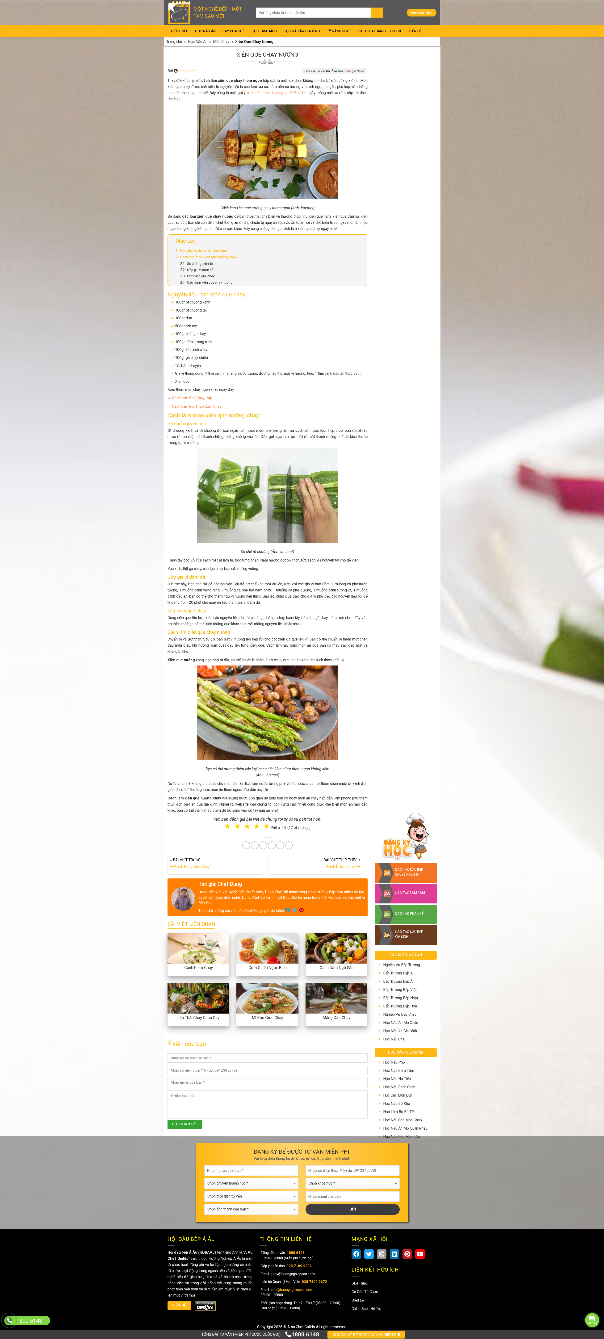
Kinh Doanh (278, 702)
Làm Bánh (302, 683)
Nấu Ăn (277, 683)
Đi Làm (305, 702)
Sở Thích (330, 702)
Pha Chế (329, 683)
